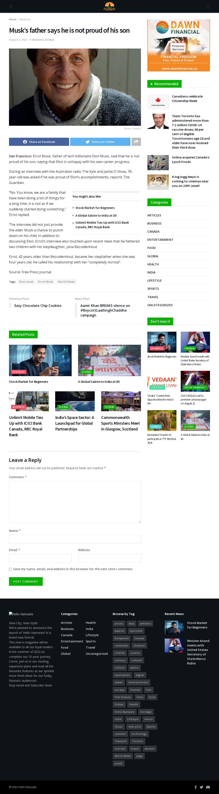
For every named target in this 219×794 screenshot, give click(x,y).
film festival (123, 697)
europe (120, 689)
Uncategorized (160, 305)
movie (149, 719)
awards (119, 630)
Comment (18, 477)
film (148, 689)
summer (120, 733)
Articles (154, 215)
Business (25, 19)
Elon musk (26, 282)
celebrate (121, 645)
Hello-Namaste (125, 711)
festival (135, 689)
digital (140, 675)
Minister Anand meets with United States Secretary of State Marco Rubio (195, 360)
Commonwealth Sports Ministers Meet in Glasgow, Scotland (120, 423)
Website (84, 550)
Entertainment (160, 240)
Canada (153, 231)
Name (15, 531)
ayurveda (136, 630)
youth (119, 763)
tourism (120, 748)
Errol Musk (45, 282)
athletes (145, 623)
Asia (131, 623)
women (150, 748)
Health (153, 264)
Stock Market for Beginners (95, 208)
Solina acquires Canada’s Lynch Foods (190, 159)
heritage (146, 711)
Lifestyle (154, 280)
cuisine (135, 652)
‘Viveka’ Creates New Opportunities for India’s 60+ (160, 399)
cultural (137, 660)
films (140, 697)
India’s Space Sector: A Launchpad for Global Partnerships (74, 423)
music (119, 726)
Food (151, 248)
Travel (152, 297)
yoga (139, 755)
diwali (119, 682)
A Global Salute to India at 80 (96, 215)
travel (135, 748)
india (118, 719)
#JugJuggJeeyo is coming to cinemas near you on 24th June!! (190, 181)
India (151, 272)
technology (139, 733)
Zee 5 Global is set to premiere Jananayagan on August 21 (193, 399)
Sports (153, 289)
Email (14, 550)
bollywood (122, 638)
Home (12, 19)
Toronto (137, 741)
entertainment (138, 682)
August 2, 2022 (18, 39)
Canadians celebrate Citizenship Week (187, 98)
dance (134, 667)
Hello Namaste (27, 787)
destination (122, 675)
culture (120, 667)
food (152, 697)
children (139, 645)
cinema (120, 652)
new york (135, 726)
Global (49, 39)
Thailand (120, 741)
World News (66, 282)
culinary (120, 660)
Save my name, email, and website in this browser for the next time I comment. (73, 569)
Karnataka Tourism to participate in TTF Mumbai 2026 (161, 438)
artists (119, 623)
